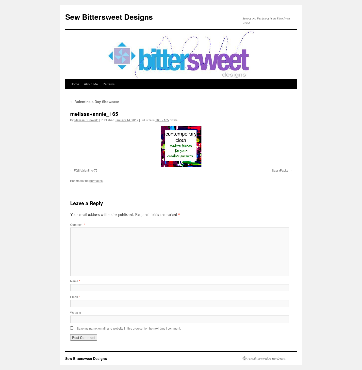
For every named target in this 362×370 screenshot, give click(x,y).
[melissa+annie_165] (181, 146)
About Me (91, 84)
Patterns (109, 84)
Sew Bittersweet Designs (109, 16)
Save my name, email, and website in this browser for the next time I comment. (129, 328)
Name (75, 281)
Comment (77, 224)
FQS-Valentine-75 (86, 170)
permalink (96, 180)
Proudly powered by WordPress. (266, 358)
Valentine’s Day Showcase (94, 101)
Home (75, 84)
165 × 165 (162, 120)
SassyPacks (280, 170)
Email (75, 297)
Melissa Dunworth (86, 120)
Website (75, 312)
